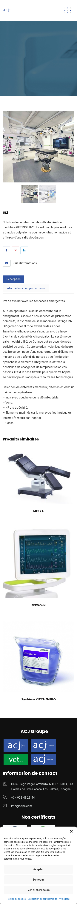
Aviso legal (64, 899)
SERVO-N (38, 605)
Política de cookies (16, 899)
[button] (71, 831)
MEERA (38, 511)
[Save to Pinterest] (15, 250)
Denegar (38, 879)
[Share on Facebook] (6, 250)
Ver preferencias (38, 890)
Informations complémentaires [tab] (26, 288)
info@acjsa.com (21, 806)
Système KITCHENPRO (38, 699)
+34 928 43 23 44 (23, 797)
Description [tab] (14, 279)
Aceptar (38, 869)
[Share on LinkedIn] (24, 250)
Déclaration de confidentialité (42, 899)
